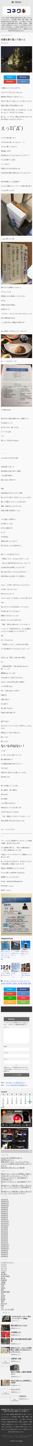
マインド (26, 981)
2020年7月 (4, 1211)
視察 (29, 983)
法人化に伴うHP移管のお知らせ (11, 1158)
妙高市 (3, 1284)
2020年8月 (4, 1209)
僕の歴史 (9, 983)
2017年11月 (5, 1223)
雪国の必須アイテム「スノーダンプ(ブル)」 (15, 1162)
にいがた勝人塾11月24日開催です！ (17, 1085)
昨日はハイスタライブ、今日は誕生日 (13, 1178)
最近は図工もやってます (19, 1325)
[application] (16, 1118)
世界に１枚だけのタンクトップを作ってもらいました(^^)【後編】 (5, 955)
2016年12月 (5, 1244)
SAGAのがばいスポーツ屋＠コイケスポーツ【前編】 (21, 1317)
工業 (2, 1286)
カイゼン (7, 981)
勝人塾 (3, 1278)
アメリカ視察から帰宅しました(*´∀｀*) (15, 953)
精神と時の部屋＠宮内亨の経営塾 (21, 1340)
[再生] (3, 1125)
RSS (10, 1002)
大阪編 (3, 1282)
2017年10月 (5, 1225)
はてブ (23, 81)
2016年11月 (5, 1246)
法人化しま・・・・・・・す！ (15, 975)
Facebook (24, 77)
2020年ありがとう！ (7, 1160)
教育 (2, 1290)
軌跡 (2, 1305)
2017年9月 (4, 1227)
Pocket (23, 998)
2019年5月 (4, 1215)
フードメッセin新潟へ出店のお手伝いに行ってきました (16, 1165)
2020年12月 (5, 1201)
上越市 (3, 983)
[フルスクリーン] (30, 1125)
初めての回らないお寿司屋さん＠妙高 (21, 1381)
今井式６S (22, 1396)
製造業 (25, 983)
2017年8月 (4, 1229)
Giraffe (20, 1441)
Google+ (10, 81)
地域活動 (4, 1280)
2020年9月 (4, 1207)
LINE (10, 998)
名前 (5, 1046)
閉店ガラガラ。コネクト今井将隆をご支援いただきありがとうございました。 (21, 1350)
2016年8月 (4, 1252)
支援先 (15, 983)
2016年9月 (4, 1250)
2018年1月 (4, 1219)
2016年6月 (4, 1256)
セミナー (13, 981)
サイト (6, 1059)
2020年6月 (4, 1213)
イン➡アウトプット (7, 1262)
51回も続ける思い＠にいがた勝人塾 (13, 1168)
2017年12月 (5, 1221)
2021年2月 (4, 1199)
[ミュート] (27, 1125)
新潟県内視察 (5, 1292)
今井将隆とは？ (16, 1332)
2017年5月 (4, 1235)
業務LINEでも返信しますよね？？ (25, 953)
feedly (24, 1002)
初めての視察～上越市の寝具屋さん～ (21, 1373)
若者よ (3, 1298)
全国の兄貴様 (5, 1276)
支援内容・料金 (16, 1358)
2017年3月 (4, 1239)
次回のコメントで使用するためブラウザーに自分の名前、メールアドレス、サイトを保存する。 (16, 1069)
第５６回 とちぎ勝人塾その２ (15, 1082)
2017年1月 (4, 1242)
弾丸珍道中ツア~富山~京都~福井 (25, 975)
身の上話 (4, 1303)
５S (2, 1307)
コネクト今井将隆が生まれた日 (5, 974)
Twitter (11, 77)
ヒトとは (20, 981)
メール (6, 1053)
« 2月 (2, 1107)
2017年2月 (4, 1240)
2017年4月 (4, 1237)
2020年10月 (5, 1205)
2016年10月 (5, 1248)
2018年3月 (4, 1217)
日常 (2, 1294)
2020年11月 (5, 1203)
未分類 (20, 983)
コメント (6, 1027)
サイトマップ (15, 1389)
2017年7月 (4, 1231)
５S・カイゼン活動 (7, 1309)
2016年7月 (4, 1254)
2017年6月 (4, 1233)
